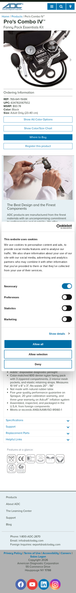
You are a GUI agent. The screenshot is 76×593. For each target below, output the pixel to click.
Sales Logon (38, 556)
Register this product (38, 146)
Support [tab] (11, 426)
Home (5, 16)
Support (11, 517)
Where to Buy (38, 137)
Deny (38, 364)
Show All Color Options (38, 119)
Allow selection (38, 354)
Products (16, 16)
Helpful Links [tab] (14, 439)
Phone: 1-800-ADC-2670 (25, 536)
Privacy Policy (13, 553)
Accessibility (51, 553)
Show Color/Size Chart (38, 128)
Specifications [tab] (14, 420)
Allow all (38, 344)
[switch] (67, 297)
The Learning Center (19, 511)
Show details (57, 333)
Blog (9, 524)
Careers (66, 553)
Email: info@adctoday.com (26, 540)
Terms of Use (32, 553)
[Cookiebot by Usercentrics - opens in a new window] (56, 226)
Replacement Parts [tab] (17, 433)
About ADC (13, 504)
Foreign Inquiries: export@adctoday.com (35, 544)
